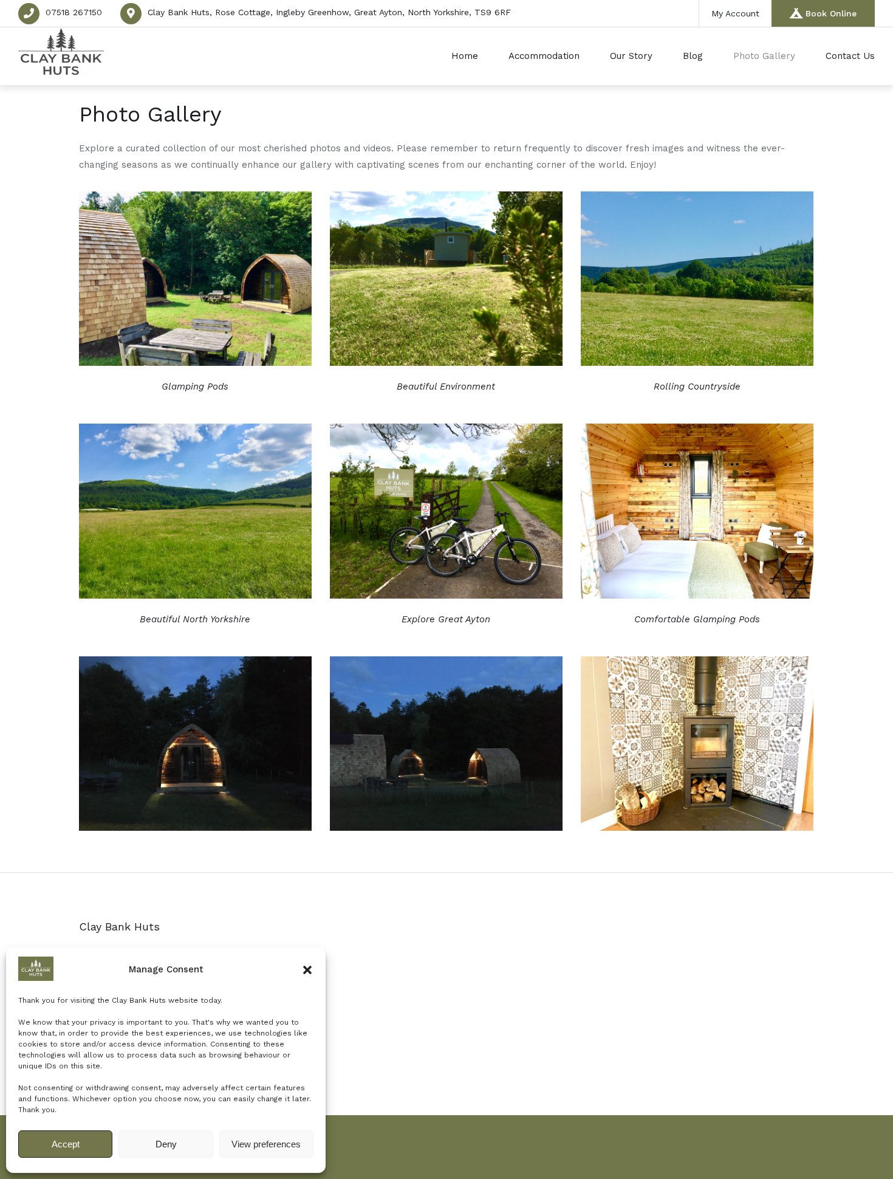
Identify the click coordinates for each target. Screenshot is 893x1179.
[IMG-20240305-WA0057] (446, 827)
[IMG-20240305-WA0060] (195, 827)
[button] (307, 970)
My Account (735, 13)
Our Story (631, 55)
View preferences (266, 1144)
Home (464, 55)
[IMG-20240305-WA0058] (446, 595)
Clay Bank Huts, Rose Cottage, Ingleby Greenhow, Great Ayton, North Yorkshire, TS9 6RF (329, 12)
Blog (693, 55)
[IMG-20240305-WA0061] (195, 595)
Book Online (831, 13)
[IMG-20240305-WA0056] (195, 362)
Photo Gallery (764, 55)
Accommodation (544, 55)
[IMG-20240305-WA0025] (697, 827)
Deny (166, 1144)
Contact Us (850, 55)
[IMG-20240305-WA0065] (446, 362)
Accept (66, 1144)
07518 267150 (74, 12)
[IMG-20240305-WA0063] (697, 362)
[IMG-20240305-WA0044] (697, 595)
